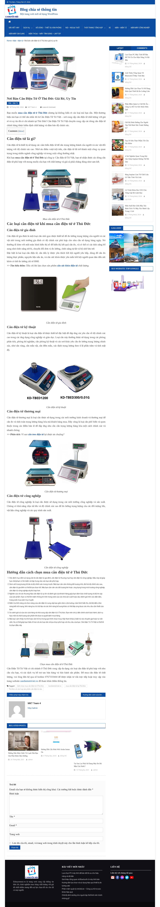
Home (9, 41)
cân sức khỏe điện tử (67, 265)
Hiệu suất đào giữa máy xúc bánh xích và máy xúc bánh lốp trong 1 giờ (137, 208)
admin (30, 759)
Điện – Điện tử (121, 28)
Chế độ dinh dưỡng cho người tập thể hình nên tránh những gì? (136, 125)
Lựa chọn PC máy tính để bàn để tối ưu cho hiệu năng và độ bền (137, 57)
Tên (12, 816)
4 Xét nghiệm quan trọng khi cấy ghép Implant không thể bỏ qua (137, 159)
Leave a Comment (49, 107)
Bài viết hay (14, 28)
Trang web (14, 834)
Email (13, 825)
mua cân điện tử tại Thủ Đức (76, 686)
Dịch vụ (26, 28)
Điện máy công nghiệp (140, 28)
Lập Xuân (128, 199)
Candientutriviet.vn (54, 686)
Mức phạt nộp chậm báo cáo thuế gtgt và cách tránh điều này (21, 695)
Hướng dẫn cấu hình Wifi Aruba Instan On (55, 750)
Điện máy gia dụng (17, 34)
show (21, 131)
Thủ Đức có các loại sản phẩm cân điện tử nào (25, 689)
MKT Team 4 (32, 107)
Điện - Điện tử (18, 41)
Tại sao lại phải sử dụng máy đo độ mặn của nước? (88, 765)
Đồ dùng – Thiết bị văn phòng (49, 28)
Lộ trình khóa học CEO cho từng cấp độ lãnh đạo (135, 191)
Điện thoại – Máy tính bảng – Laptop (45, 34)
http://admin (33, 708)
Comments (142, 48)
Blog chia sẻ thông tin (38, 9)
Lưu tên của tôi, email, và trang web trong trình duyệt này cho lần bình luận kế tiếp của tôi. (56, 843)
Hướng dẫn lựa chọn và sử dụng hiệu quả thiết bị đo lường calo (137, 90)
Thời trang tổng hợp (93, 28)
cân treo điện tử (36, 434)
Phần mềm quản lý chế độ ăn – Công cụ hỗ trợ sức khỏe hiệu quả (137, 106)
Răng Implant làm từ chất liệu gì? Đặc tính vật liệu (136, 176)
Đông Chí (63, 756)
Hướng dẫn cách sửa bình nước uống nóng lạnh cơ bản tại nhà (94, 695)
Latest (120, 48)
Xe (110, 28)
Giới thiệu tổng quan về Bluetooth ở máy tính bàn (134, 74)
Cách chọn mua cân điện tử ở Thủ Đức (30, 686)
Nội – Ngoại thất (73, 28)
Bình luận (14, 793)
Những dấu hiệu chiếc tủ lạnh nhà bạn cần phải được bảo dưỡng (23, 754)
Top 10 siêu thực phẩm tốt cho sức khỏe (137, 142)
